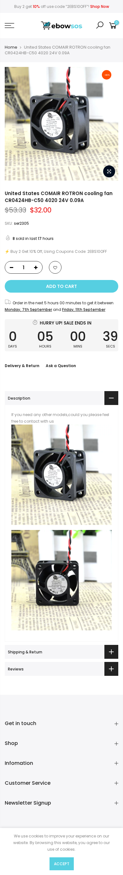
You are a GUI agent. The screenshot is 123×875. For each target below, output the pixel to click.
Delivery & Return (22, 365)
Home (11, 47)
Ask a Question (61, 365)
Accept (61, 863)
